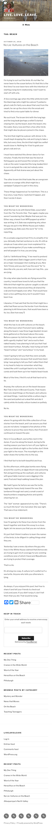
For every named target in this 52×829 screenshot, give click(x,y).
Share (25, 603)
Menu (27, 25)
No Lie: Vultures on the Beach (21, 44)
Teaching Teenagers (13, 712)
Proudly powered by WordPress (30, 823)
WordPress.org (10, 754)
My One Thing (10, 660)
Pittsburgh (8, 680)
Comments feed (11, 749)
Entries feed (9, 744)
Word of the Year (11, 670)
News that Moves (11, 701)
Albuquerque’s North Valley (16, 801)
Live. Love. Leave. (20, 15)
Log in (6, 739)
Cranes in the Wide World (15, 665)
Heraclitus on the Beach (14, 675)
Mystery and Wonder (13, 696)
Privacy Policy (9, 823)
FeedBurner (32, 642)
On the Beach (10, 706)
